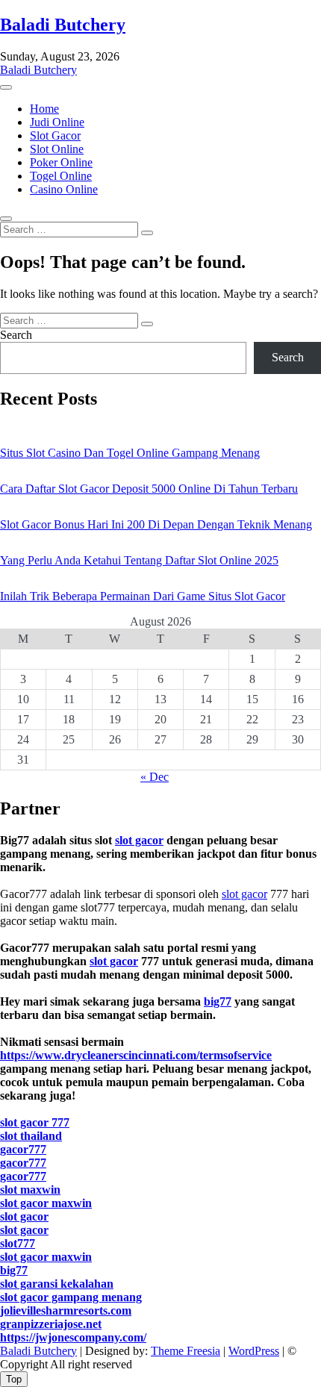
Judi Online (57, 122)
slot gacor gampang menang (71, 1297)
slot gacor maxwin (46, 1203)
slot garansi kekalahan (56, 1283)
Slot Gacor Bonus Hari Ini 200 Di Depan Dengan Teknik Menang (156, 524)
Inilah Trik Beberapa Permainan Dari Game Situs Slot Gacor (142, 596)
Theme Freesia (185, 1350)
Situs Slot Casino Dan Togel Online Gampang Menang (130, 452)
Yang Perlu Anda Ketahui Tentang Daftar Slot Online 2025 (139, 560)
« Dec (154, 776)
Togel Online (61, 175)
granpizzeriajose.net (51, 1324)
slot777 (17, 1243)
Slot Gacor (55, 135)
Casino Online (64, 189)
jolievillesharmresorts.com (65, 1310)
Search (16, 334)
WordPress (253, 1350)
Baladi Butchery (62, 24)
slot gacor (139, 840)
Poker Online (61, 162)
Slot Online (57, 149)
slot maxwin (30, 1189)
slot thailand (31, 1135)
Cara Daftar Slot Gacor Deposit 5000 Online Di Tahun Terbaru (149, 488)
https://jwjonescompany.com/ (73, 1337)
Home (44, 108)
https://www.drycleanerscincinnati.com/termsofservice (136, 1055)
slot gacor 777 (34, 1122)
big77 (217, 1001)
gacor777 (23, 1149)
